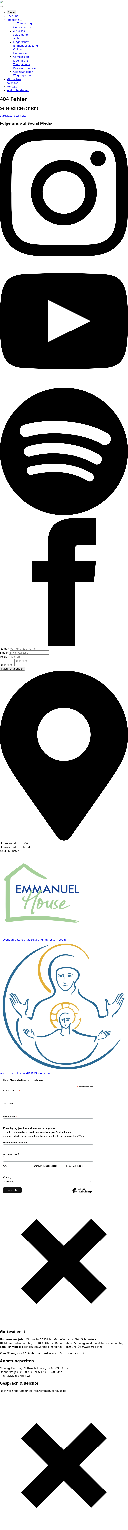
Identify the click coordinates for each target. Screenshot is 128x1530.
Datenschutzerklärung (29, 939)
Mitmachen (14, 79)
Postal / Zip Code (74, 1165)
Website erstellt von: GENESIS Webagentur (27, 1073)
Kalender (12, 83)
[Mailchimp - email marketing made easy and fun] (81, 1193)
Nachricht (7, 665)
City (5, 1165)
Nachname (10, 1116)
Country (7, 1177)
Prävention (7, 939)
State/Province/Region (46, 1165)
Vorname (9, 1103)
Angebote (13, 20)
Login (62, 939)
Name (4, 648)
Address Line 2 (11, 1154)
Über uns (12, 16)
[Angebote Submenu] (21, 20)
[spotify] (64, 516)
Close (11, 12)
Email (4, 652)
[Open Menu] (1, 6)
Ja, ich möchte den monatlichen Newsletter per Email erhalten (38, 1132)
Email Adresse (11, 1090)
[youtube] (64, 384)
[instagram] (64, 255)
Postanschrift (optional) (15, 1142)
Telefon (5, 656)
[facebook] (64, 644)
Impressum (51, 939)
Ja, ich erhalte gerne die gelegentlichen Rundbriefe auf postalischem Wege (45, 1136)
